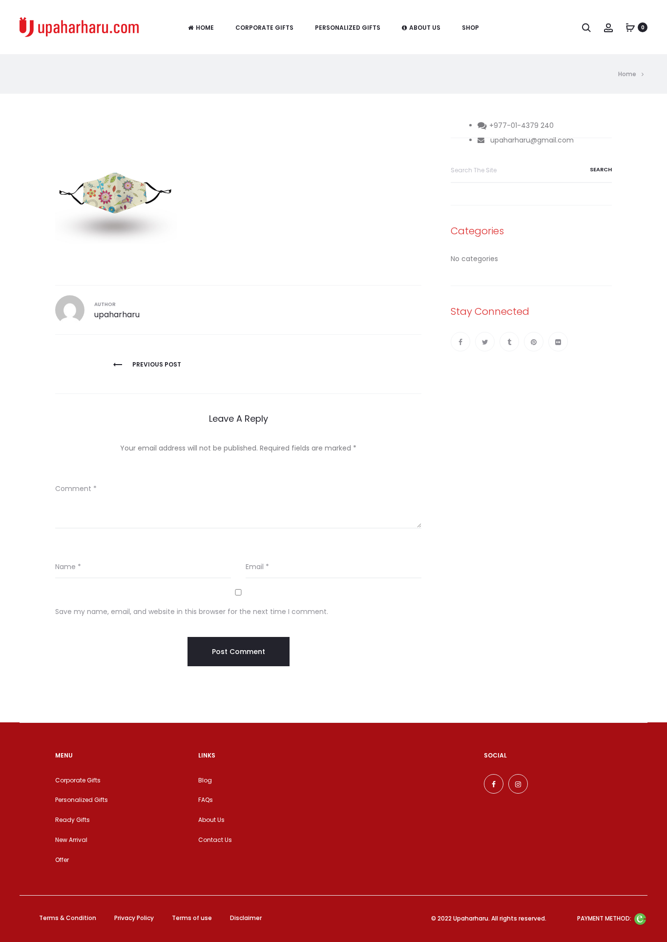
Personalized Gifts (347, 27)
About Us (424, 27)
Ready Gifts (72, 820)
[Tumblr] (509, 341)
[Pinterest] (533, 341)
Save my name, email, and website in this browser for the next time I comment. (191, 611)
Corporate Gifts (264, 27)
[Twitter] (485, 341)
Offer (62, 860)
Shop (470, 27)
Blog (205, 780)
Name (68, 567)
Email (257, 567)
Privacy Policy (134, 918)
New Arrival (71, 840)
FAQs (205, 800)
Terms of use (192, 918)
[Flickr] (558, 341)
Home (205, 27)
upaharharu (117, 314)
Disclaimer (246, 918)
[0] (630, 27)
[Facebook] (460, 341)
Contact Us (215, 840)
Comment (76, 488)
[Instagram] (518, 784)
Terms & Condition (67, 918)
